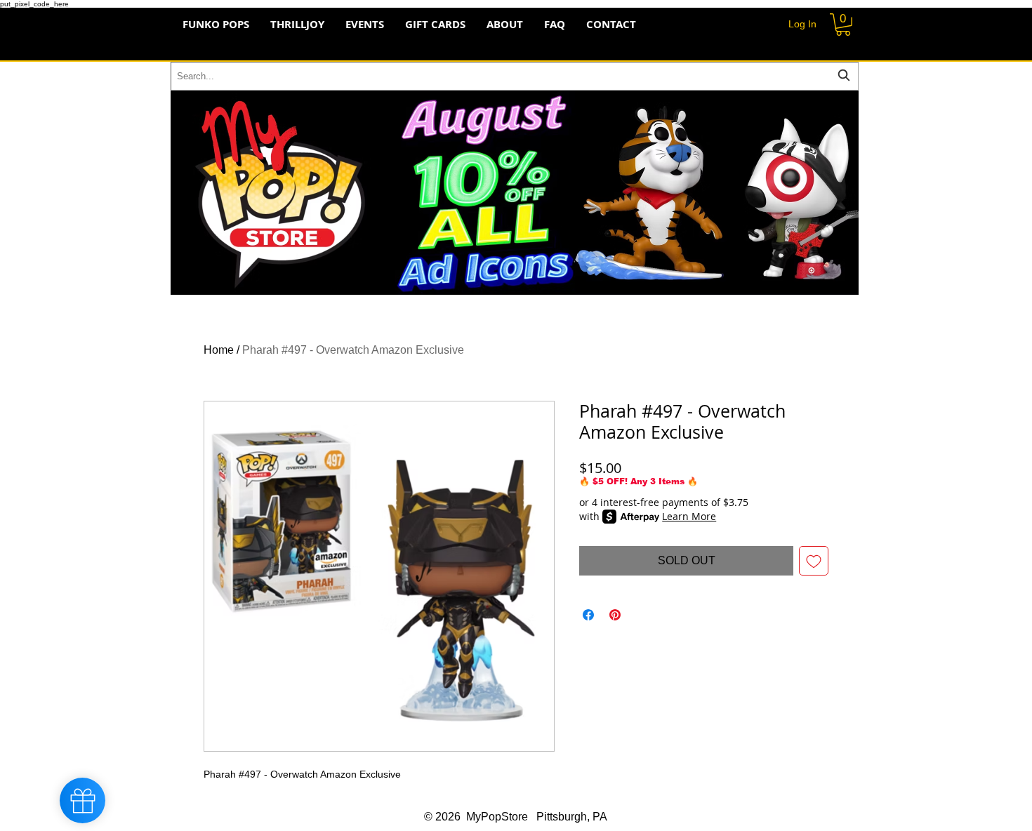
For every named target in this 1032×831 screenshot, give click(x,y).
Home (219, 350)
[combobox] (515, 76)
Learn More (689, 516)
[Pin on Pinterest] (615, 614)
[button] (843, 24)
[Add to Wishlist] (813, 561)
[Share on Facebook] (588, 614)
